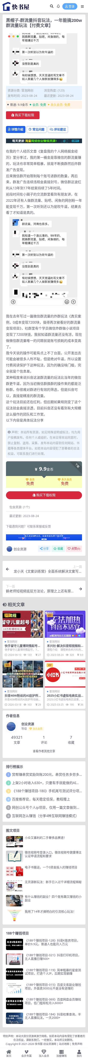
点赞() (75, 548)
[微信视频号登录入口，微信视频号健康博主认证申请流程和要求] (14, 856)
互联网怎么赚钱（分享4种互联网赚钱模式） (45, 815)
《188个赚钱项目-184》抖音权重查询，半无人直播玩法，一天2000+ (53, 1016)
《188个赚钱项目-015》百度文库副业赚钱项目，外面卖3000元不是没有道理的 (53, 986)
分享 (46, 548)
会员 (32, 479)
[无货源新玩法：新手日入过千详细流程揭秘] (14, 886)
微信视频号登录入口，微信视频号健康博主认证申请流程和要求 (53, 854)
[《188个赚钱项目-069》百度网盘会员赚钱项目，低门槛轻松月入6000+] (14, 1003)
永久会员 (67, 479)
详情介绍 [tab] (17, 129)
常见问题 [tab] (38, 129)
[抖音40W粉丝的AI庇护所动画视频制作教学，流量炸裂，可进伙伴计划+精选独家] (23, 674)
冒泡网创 (27, 90)
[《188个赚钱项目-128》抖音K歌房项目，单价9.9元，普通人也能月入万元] (14, 944)
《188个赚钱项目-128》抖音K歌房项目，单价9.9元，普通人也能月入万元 (52, 942)
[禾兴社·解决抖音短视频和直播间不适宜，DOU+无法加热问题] (65, 624)
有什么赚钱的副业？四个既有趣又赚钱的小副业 (53, 898)
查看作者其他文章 (44, 751)
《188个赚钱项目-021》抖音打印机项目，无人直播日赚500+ (53, 957)
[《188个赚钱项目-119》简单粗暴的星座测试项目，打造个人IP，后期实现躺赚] (14, 974)
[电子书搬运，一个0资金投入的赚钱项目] (14, 871)
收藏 (60, 548)
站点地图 (64, 1044)
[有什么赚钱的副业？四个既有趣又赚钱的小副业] (14, 900)
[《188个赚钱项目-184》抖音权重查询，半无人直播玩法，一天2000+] (14, 1018)
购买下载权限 (24, 115)
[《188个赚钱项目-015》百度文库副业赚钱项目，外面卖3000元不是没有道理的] (14, 988)
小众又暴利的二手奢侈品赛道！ (46, 838)
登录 (72, 6)
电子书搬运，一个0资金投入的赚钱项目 (51, 867)
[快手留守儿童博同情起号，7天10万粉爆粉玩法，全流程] (23, 624)
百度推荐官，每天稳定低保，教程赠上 (41, 799)
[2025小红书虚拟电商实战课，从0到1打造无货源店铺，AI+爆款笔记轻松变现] (65, 674)
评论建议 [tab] (60, 129)
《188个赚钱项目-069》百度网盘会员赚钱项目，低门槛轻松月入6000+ (53, 1001)
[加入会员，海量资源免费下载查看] (44, 538)
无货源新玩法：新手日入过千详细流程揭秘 (53, 882)
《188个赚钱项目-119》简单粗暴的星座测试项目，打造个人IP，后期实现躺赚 (53, 972)
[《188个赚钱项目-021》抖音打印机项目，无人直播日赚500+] (14, 959)
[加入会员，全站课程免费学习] (44, 140)
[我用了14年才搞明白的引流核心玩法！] (14, 915)
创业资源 (20, 549)
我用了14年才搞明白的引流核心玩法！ (50, 911)
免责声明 (77, 1044)
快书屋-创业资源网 (46, 1044)
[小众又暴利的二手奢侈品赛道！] (14, 841)
